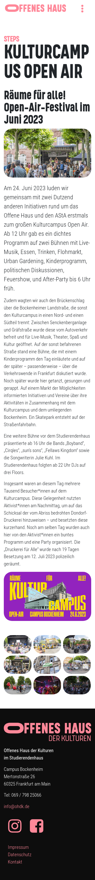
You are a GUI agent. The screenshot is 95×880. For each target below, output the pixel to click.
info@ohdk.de (16, 806)
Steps (11, 39)
